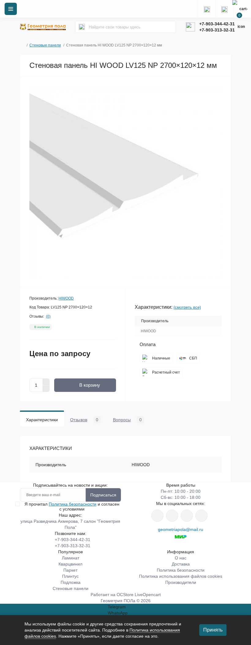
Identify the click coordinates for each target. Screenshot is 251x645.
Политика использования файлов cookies (180, 576)
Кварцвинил (70, 564)
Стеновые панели (45, 45)
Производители (180, 582)
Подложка (71, 582)
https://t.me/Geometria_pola (201, 516)
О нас (180, 557)
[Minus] (46, 388)
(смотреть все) (187, 307)
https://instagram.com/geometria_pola (157, 516)
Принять (213, 629)
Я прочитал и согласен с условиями (71, 506)
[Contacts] (224, 9)
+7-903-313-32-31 (217, 30)
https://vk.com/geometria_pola (187, 516)
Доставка (181, 564)
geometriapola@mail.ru (180, 529)
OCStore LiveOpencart (139, 594)
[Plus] (46, 381)
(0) (48, 316)
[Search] (81, 27)
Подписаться (103, 494)
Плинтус (70, 576)
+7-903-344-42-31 (217, 23)
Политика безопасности (72, 504)
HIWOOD (66, 298)
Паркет (70, 570)
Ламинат (70, 557)
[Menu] (11, 9)
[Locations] (206, 9)
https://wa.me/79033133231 (172, 516)
